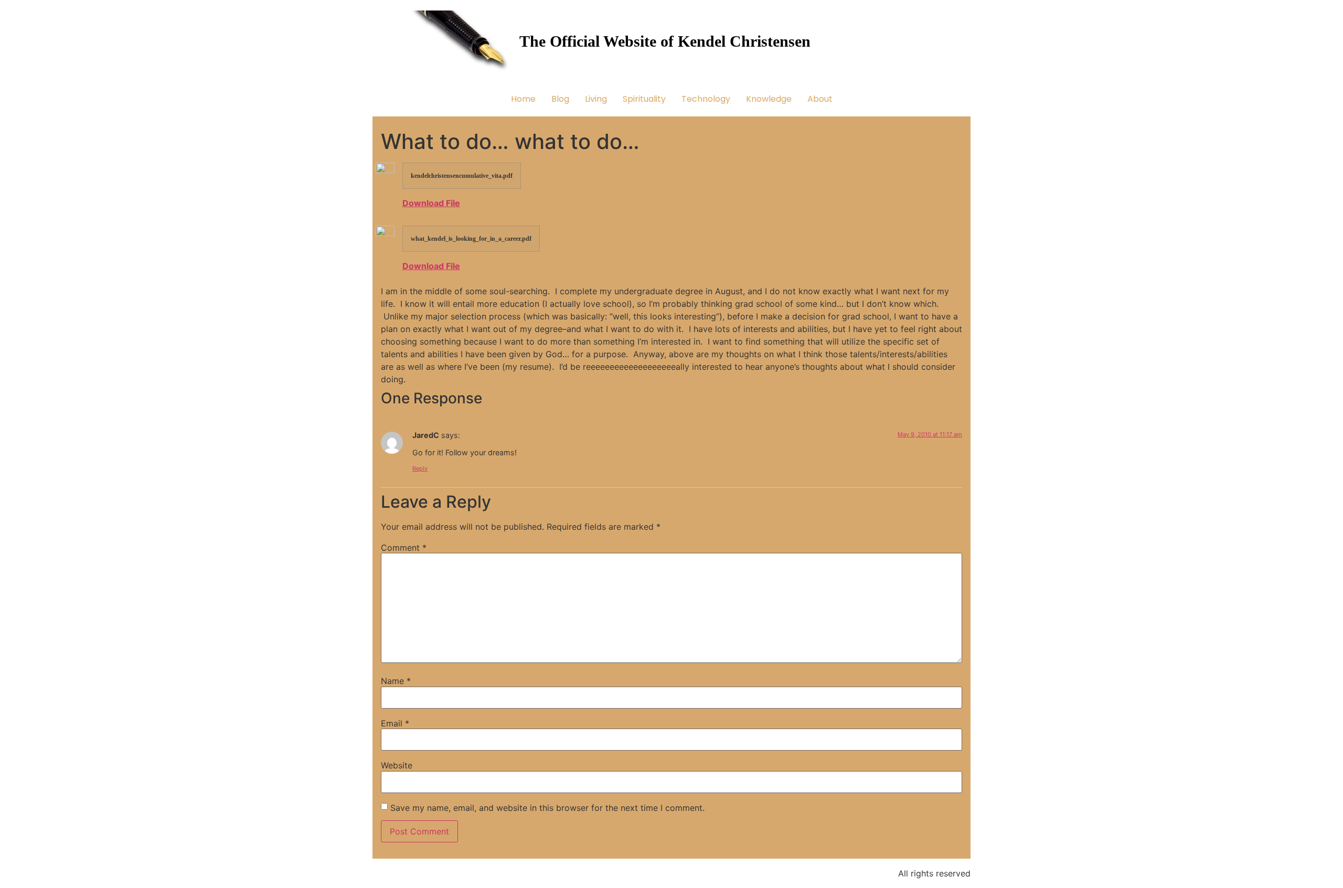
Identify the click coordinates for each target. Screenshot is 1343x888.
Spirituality (644, 99)
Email (395, 723)
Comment (404, 547)
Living (596, 99)
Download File (431, 203)
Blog (560, 99)
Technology (705, 99)
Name (396, 681)
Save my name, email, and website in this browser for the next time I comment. (547, 808)
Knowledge (769, 99)
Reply (420, 468)
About (820, 99)
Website (396, 765)
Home (523, 99)
